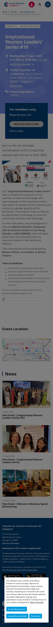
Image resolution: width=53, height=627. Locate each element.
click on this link (37, 602)
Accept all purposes (16, 609)
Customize (35, 616)
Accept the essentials (17, 616)
